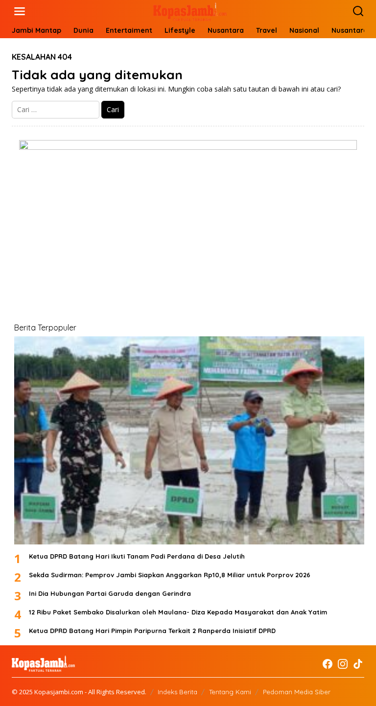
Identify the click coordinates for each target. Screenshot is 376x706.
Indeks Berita (177, 692)
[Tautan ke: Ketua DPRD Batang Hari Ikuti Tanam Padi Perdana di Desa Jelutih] (189, 440)
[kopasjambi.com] (190, 10)
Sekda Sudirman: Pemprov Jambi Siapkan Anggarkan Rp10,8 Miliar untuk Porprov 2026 (169, 575)
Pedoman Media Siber (296, 692)
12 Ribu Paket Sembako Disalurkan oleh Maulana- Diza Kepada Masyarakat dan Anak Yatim (178, 612)
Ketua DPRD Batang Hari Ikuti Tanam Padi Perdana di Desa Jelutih (137, 556)
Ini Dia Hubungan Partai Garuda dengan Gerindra (110, 593)
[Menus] (19, 11)
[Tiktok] (358, 664)
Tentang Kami (230, 692)
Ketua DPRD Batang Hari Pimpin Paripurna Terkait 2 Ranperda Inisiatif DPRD (152, 631)
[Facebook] (327, 664)
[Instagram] (342, 664)
